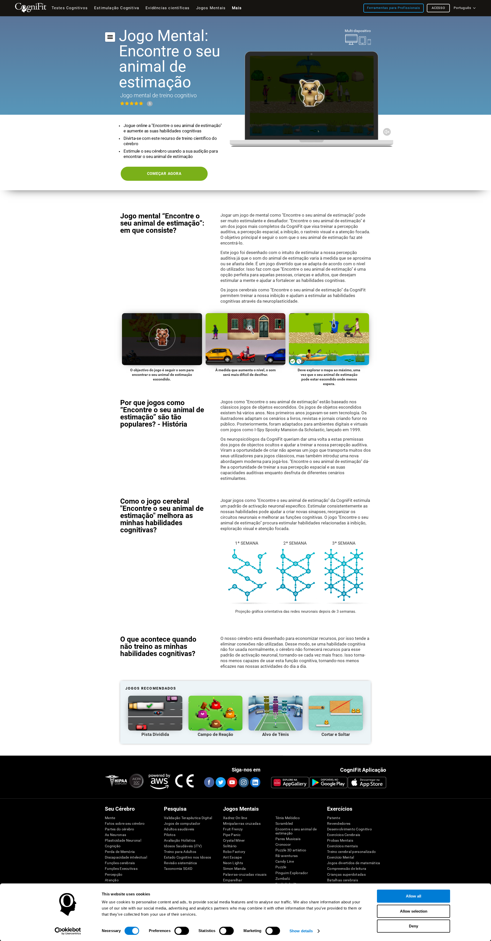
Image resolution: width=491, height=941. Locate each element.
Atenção (112, 880)
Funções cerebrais (120, 863)
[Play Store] (328, 782)
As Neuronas (115, 835)
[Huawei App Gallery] (290, 782)
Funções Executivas (121, 868)
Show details (301, 931)
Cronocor (283, 844)
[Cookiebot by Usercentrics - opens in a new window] (68, 931)
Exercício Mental (340, 857)
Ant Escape (232, 857)
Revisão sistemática (180, 863)
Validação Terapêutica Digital (188, 818)
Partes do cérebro (119, 829)
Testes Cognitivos (70, 8)
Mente (110, 818)
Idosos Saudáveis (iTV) (183, 846)
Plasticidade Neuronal (123, 840)
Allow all (413, 896)
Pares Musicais (287, 839)
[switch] (181, 931)
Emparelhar (232, 880)
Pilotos (169, 835)
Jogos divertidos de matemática (353, 863)
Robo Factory (234, 852)
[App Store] (367, 782)
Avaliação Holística (179, 840)
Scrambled (284, 823)
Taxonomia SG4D (178, 868)
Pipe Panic (231, 835)
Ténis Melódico (287, 818)
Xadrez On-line (235, 818)
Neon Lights (233, 863)
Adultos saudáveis (179, 829)
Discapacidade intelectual (126, 857)
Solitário (230, 846)
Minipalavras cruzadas (242, 823)
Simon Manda (234, 868)
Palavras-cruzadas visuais (244, 874)
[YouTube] (232, 782)
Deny (413, 926)
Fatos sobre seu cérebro (124, 823)
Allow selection (413, 911)
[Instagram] (243, 782)
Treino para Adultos (180, 852)
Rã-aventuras (286, 856)
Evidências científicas (167, 8)
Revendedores (338, 823)
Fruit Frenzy (233, 829)
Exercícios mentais (342, 846)
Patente (333, 818)
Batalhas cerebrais (342, 880)
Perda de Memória (120, 852)
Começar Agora (164, 173)
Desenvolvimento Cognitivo (349, 829)
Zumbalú (282, 878)
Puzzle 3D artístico (290, 850)
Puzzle (280, 867)
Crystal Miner (234, 840)
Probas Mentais (340, 840)
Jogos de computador (182, 823)
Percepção (113, 874)
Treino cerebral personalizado (351, 852)
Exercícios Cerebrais (343, 835)
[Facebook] (209, 782)
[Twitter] (220, 782)
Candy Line (284, 861)
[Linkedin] (255, 782)
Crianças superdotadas (346, 874)
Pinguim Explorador (291, 873)
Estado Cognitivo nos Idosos (187, 857)
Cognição (112, 846)
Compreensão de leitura (346, 868)
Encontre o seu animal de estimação (296, 831)
